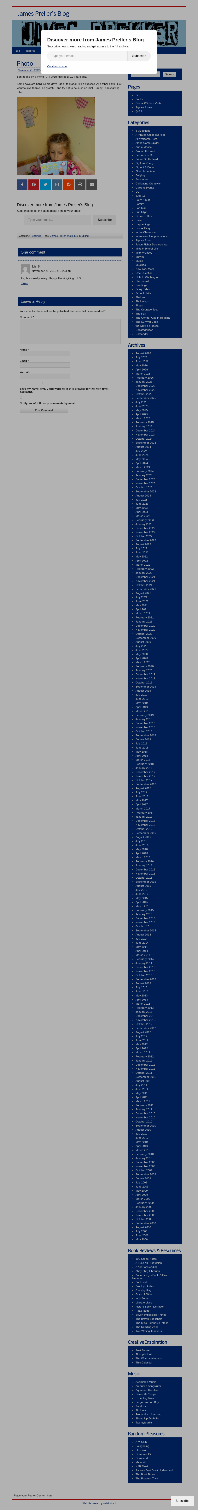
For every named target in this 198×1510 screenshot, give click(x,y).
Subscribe (139, 55)
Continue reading (57, 66)
